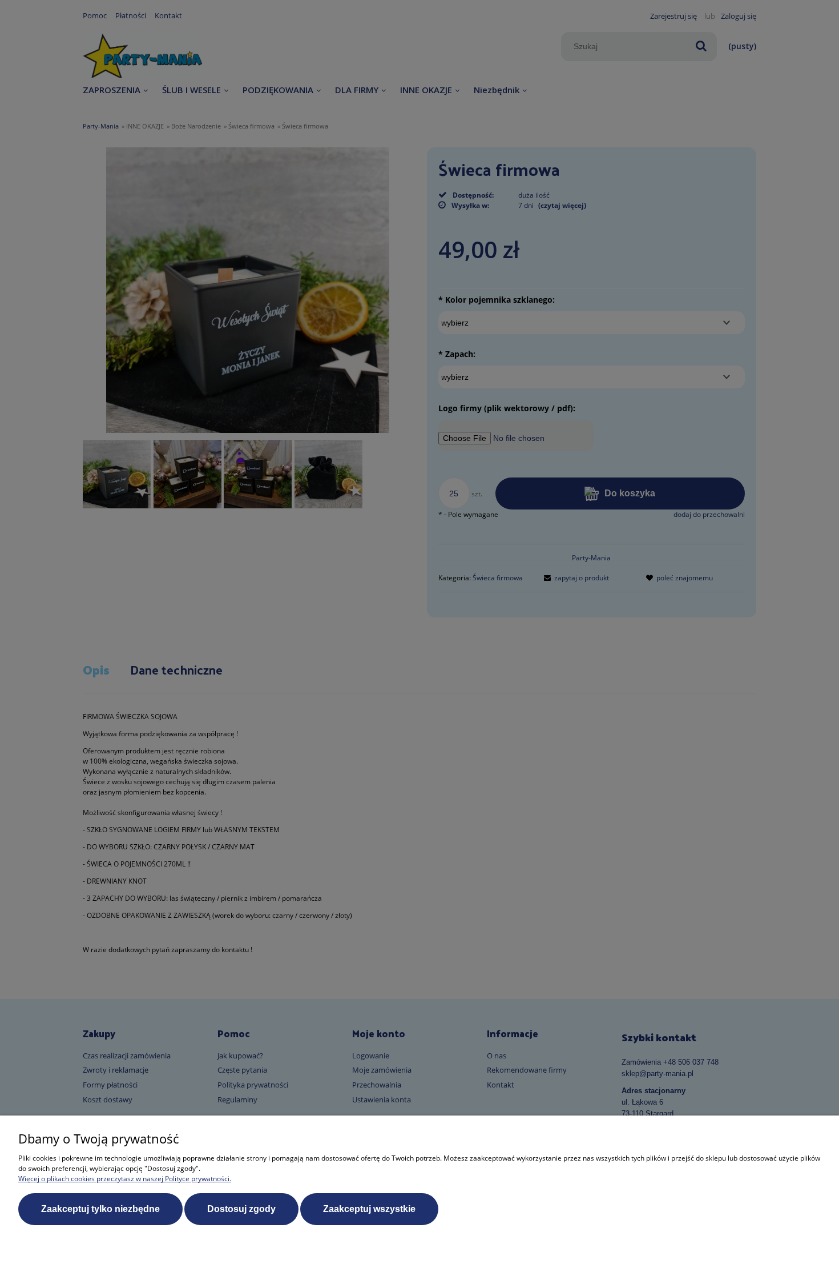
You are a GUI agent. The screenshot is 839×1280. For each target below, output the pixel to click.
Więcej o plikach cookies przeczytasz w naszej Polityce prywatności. (124, 1178)
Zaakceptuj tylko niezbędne (100, 1209)
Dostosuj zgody (241, 1209)
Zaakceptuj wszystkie (369, 1209)
